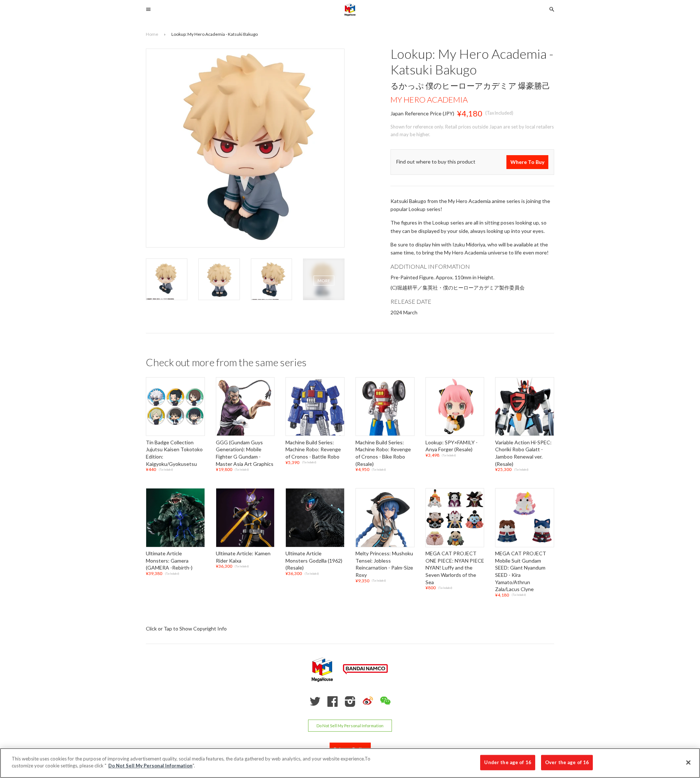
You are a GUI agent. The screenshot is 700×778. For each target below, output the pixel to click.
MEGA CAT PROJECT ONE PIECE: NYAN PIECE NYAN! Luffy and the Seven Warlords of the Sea (454, 568)
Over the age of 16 (567, 762)
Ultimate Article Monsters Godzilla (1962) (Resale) (313, 561)
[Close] (688, 762)
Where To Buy (527, 162)
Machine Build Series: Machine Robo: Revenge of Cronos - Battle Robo (313, 449)
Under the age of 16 (507, 762)
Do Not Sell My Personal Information (350, 725)
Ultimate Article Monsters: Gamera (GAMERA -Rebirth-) (169, 561)
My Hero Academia (429, 99)
